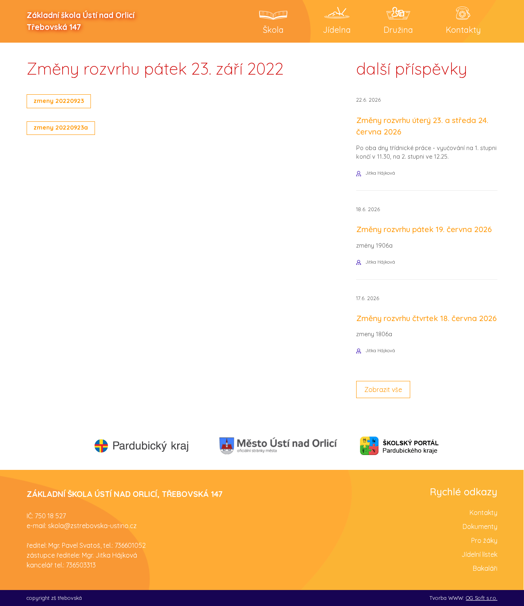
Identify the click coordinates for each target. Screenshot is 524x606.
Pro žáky (484, 540)
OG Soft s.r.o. (481, 598)
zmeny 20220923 (59, 101)
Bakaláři (485, 568)
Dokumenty (480, 526)
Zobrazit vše (383, 389)
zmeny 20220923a (61, 127)
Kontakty (483, 512)
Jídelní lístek (479, 554)
